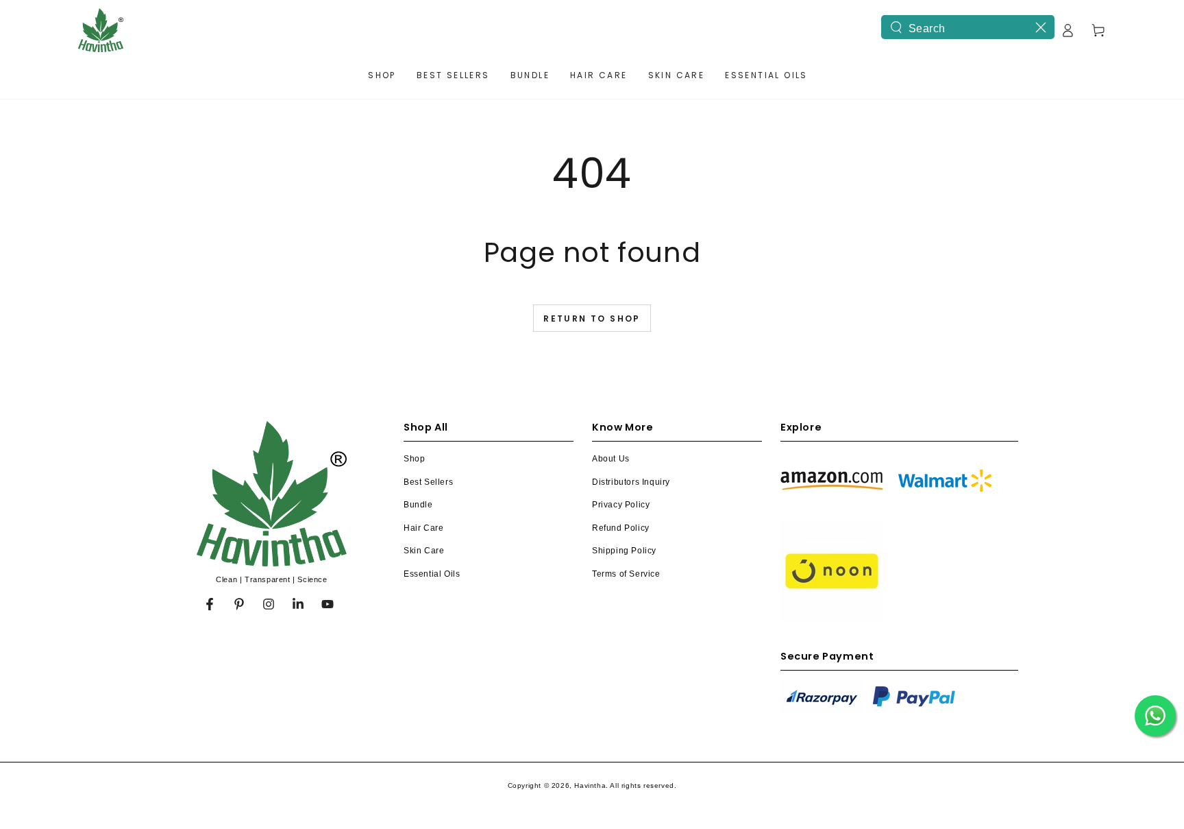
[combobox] (967, 27)
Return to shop (592, 318)
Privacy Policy (621, 504)
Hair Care (423, 528)
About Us (611, 459)
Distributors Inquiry (631, 482)
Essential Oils (432, 574)
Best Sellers (428, 482)
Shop (414, 459)
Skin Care (424, 550)
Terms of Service (626, 574)
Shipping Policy (624, 550)
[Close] (1041, 27)
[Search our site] (896, 27)
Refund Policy (621, 528)
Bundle (418, 504)
